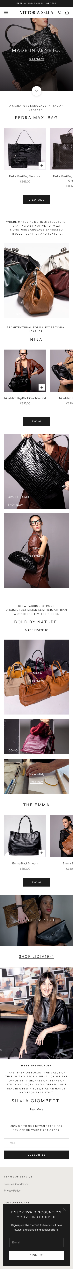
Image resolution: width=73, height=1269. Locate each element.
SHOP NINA (15, 314)
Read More (36, 782)
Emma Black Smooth (25, 863)
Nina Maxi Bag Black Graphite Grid (25, 398)
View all (36, 421)
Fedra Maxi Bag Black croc (25, 176)
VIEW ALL (36, 199)
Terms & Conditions (16, 1184)
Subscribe (36, 1154)
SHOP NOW (36, 59)
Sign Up (36, 1255)
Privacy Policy (12, 1190)
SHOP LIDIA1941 (36, 956)
